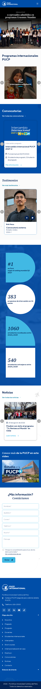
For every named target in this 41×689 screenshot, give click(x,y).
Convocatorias (10, 657)
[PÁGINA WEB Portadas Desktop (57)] (20, 28)
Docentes (8, 632)
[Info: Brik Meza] (27, 218)
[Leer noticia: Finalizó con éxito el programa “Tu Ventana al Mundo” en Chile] (20, 421)
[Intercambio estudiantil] (20, 82)
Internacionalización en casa (15, 649)
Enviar (7, 560)
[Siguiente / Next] (37, 43)
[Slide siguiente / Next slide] (39, 82)
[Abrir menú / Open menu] (37, 3)
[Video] (20, 471)
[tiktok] (24, 610)
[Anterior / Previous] (32, 43)
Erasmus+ (8, 653)
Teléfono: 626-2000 (13, 604)
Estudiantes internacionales (15, 636)
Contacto (8, 665)
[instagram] (4, 610)
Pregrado (8, 624)
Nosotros (8, 620)
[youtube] (19, 610)
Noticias (8, 661)
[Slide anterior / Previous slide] (2, 82)
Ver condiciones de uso (13, 554)
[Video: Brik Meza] (33, 218)
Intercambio (9, 641)
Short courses (10, 645)
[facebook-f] (9, 610)
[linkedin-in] (14, 610)
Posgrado (8, 628)
